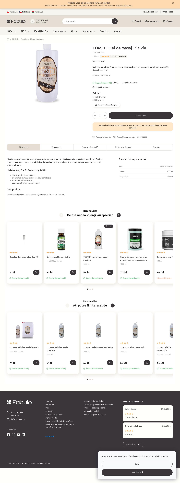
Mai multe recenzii (133, 444)
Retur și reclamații (123, 147)
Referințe (49, 411)
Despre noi (50, 405)
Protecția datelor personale (95, 408)
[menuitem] (11, 31)
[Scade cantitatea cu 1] (95, 115)
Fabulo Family (111, 125)
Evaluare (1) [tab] (57, 147)
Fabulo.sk (14, 12)
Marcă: (99, 61)
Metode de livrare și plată (94, 401)
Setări (137, 464)
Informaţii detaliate (100, 75)
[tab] (87, 289)
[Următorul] (119, 215)
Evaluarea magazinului (54, 414)
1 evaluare (122, 56)
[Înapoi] (61, 215)
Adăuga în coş (140, 115)
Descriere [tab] (23, 147)
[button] (24, 275)
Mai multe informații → (124, 5)
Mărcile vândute (52, 418)
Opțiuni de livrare (102, 87)
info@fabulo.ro (18, 419)
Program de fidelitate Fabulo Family (60, 421)
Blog (47, 408)
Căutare (115, 21)
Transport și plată (90, 147)
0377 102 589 (42, 20)
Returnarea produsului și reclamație (98, 405)
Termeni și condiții (91, 411)
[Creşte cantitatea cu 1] (104, 115)
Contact (49, 401)
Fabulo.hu (39, 12)
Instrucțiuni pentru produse (95, 414)
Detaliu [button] (36, 362)
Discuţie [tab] (156, 147)
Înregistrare (167, 12)
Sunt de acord (137, 472)
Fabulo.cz (26, 12)
